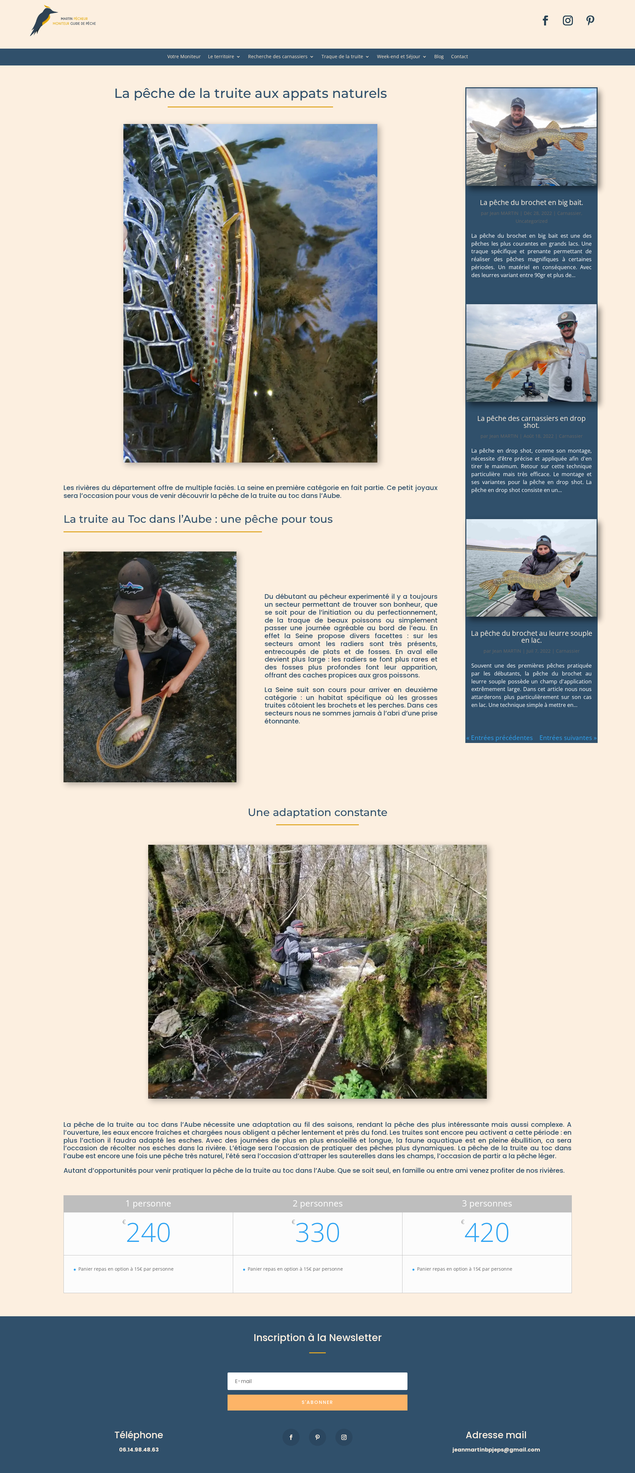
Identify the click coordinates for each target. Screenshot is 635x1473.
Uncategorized (532, 221)
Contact (459, 57)
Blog (439, 57)
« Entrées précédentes (499, 737)
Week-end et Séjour (398, 57)
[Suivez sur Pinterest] (590, 20)
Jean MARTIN (504, 213)
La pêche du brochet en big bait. (531, 202)
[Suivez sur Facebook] (545, 20)
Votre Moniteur (184, 57)
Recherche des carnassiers (278, 57)
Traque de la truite (342, 57)
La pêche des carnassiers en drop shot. (531, 422)
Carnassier (569, 213)
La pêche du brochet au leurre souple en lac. (531, 637)
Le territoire (221, 57)
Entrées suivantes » (568, 737)
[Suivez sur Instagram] (568, 20)
